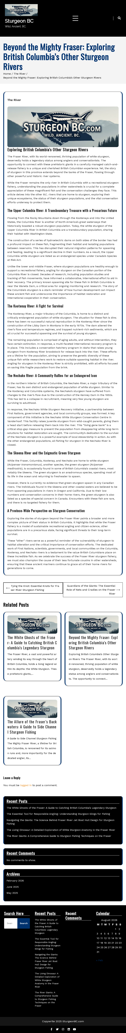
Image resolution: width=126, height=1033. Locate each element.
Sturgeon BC (19, 21)
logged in (26, 785)
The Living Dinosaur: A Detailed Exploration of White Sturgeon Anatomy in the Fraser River (61, 829)
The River (14, 100)
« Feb (99, 960)
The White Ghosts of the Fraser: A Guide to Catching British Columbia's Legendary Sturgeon (46, 926)
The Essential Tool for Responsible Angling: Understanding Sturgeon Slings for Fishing (58, 813)
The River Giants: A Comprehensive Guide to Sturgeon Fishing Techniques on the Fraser (59, 836)
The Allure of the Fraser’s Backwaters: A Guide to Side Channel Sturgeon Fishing (32, 727)
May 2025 (12, 892)
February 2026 (15, 880)
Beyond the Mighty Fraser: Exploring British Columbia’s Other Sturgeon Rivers (93, 642)
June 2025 (13, 886)
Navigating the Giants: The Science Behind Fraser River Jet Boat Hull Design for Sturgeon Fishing (46, 961)
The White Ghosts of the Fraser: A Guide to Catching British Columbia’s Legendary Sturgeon (32, 642)
